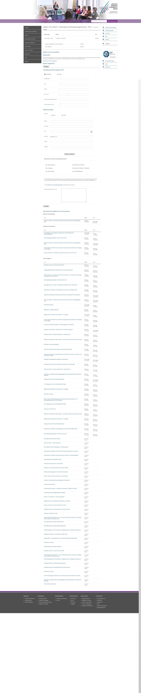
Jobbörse (26, 61)
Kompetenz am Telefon (49, 542)
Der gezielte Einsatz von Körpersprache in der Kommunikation (57, 509)
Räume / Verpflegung (86, 603)
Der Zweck (73, 602)
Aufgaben (73, 603)
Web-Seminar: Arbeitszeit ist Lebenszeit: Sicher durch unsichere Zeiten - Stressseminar (62, 294)
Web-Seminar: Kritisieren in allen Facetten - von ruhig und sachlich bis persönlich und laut (63, 339)
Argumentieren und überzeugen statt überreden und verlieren (57, 501)
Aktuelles (26, 596)
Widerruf (107, 39)
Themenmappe (51, 171)
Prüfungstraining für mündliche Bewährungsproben (55, 525)
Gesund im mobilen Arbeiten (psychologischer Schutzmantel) (57, 480)
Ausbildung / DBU (43, 598)
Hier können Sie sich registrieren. (50, 60)
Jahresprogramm (51, 164)
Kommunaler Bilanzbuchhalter (45, 602)
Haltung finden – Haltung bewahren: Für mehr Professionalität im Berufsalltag (60, 538)
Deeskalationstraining (48, 304)
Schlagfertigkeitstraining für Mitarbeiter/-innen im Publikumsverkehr (58, 270)
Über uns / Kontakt (29, 50)
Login (106, 64)
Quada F (26, 35)
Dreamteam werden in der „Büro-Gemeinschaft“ (54, 265)
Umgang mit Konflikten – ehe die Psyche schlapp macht (55, 534)
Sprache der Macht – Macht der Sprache (52, 442)
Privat (60, 74)
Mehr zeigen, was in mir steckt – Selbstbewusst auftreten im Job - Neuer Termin (60, 284)
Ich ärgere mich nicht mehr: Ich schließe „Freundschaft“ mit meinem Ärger (59, 364)
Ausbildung (41, 596)
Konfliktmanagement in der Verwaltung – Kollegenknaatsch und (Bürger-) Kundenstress (62, 530)
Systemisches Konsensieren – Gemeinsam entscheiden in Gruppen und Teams (60, 488)
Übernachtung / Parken (87, 602)
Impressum (99, 600)
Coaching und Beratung (30, 42)
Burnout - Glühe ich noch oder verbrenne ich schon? (55, 505)
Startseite (27, 27)
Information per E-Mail (79, 164)
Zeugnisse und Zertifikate (87, 605)
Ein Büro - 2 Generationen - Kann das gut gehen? (54, 496)
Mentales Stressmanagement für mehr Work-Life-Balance (56, 471)
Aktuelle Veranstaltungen (110, 27)
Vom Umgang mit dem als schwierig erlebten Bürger (55, 384)
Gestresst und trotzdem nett (50, 409)
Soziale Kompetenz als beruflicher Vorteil (52, 459)
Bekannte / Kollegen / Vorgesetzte (81, 168)
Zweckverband (28, 46)
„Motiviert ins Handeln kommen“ (51, 513)
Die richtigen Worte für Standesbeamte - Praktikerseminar (56, 447)
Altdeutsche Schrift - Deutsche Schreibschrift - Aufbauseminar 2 (57, 369)
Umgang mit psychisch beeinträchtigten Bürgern (54, 379)
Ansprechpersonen (101, 598)
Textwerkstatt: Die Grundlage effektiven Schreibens (54, 492)
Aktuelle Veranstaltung (29, 598)
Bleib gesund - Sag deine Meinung (51, 309)
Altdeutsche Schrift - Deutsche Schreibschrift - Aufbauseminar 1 (57, 334)
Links (26, 57)
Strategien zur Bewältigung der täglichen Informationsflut (56, 359)
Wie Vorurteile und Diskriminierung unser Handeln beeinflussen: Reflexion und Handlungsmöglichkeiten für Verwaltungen (60, 399)
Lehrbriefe (107, 33)
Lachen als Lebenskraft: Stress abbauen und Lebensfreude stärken (58, 349)
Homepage (50, 168)
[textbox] (76, 79)
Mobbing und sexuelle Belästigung (51, 344)
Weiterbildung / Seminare (30, 39)
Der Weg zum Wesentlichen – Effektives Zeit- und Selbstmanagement (58, 329)
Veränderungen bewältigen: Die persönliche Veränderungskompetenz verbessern (61, 451)
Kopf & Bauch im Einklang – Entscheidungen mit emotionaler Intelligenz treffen (60, 289)
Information (73, 598)
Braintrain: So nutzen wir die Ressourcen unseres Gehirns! (56, 467)
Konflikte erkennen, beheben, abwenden (52, 546)
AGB (106, 36)
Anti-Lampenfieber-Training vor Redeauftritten (54, 521)
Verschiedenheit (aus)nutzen (50, 583)
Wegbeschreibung (86, 598)
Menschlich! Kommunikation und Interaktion (53, 463)
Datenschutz (99, 602)
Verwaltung (48, 74)
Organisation (27, 54)
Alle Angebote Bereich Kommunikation (52, 438)
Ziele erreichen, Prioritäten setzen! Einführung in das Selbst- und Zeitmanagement (61, 455)
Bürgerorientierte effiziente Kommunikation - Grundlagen (56, 314)
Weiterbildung (59, 596)
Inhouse (58, 600)
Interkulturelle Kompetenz (49, 484)
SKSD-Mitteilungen (78, 171)
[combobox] (71, 132)
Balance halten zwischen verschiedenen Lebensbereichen (56, 476)
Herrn (64, 115)
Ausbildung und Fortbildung (31, 31)
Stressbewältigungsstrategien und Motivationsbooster (55, 237)
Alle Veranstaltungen (109, 60)
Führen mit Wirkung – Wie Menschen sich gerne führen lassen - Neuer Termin (60, 252)
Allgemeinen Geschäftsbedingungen (55, 184)
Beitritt (72, 600)
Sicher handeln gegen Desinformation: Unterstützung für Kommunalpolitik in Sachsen (62, 575)
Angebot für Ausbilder (43, 603)
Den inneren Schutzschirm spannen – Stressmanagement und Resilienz (59, 324)
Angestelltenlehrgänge (43, 600)
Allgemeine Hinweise (86, 600)
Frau (54, 115)
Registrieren (107, 67)
